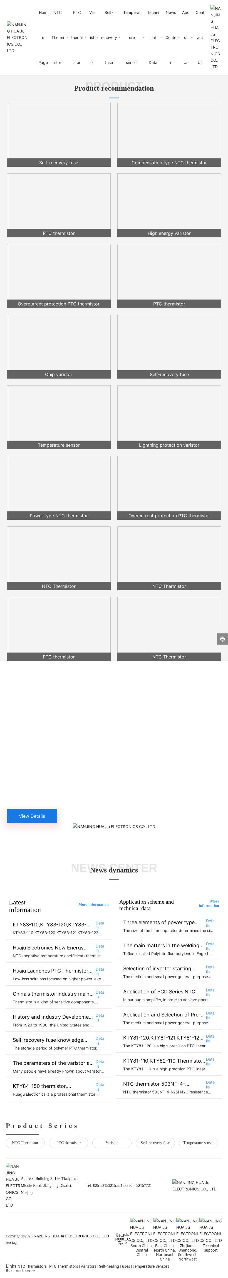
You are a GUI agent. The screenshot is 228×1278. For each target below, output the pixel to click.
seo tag (11, 1242)
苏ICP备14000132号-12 (122, 1239)
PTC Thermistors (63, 1266)
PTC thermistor (68, 1143)
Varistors (88, 1266)
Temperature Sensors (151, 1266)
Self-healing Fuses (114, 1266)
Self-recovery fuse (155, 1143)
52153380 (124, 1185)
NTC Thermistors (32, 1266)
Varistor (112, 1143)
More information (93, 904)
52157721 (144, 1185)
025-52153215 (104, 1185)
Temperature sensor (198, 1143)
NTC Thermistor (25, 1143)
